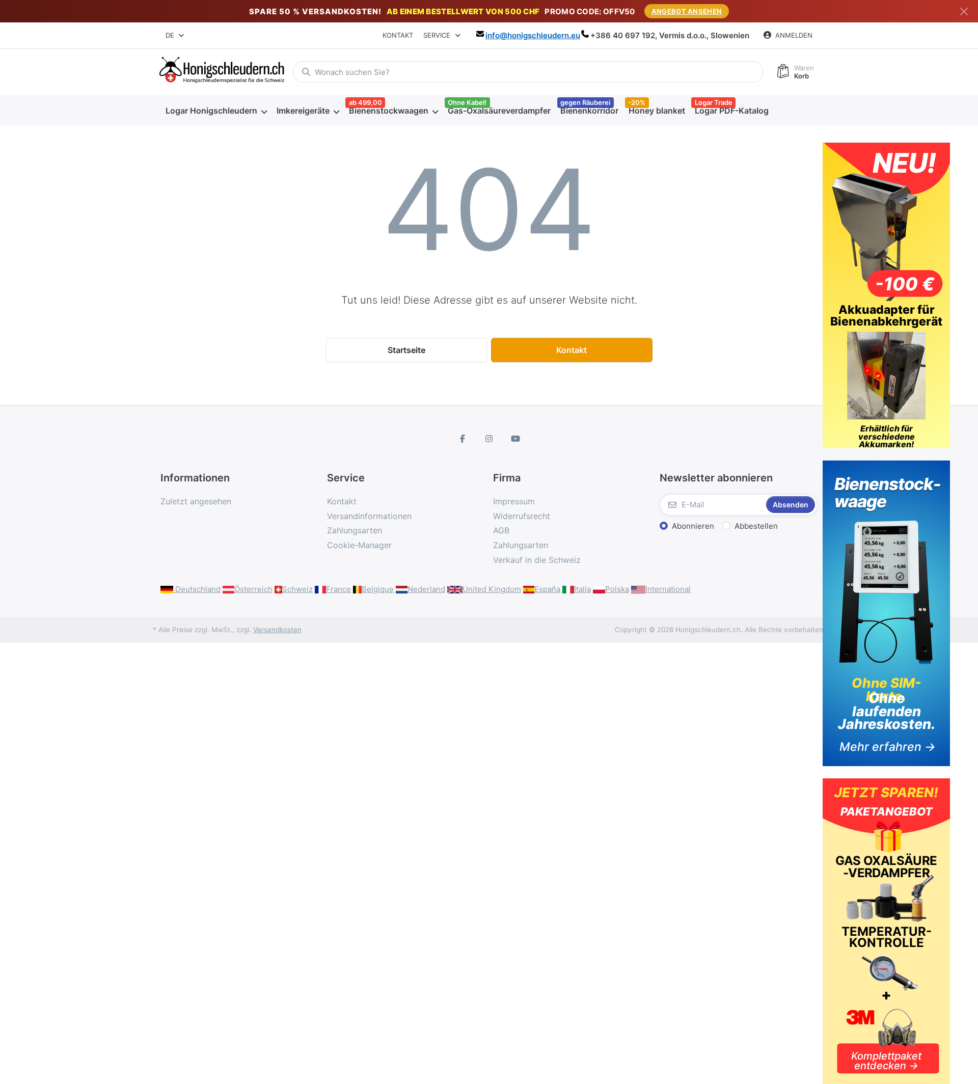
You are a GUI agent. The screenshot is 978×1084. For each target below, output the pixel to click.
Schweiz (297, 589)
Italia (582, 589)
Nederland (426, 589)
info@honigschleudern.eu (532, 35)
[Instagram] (489, 438)
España (547, 589)
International (668, 589)
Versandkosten (277, 630)
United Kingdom (492, 589)
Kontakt (398, 35)
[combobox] (175, 35)
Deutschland (197, 589)
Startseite (406, 350)
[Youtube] (515, 438)
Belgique (378, 589)
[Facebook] (463, 438)
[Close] (964, 11)
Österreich (253, 589)
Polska (617, 589)
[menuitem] (215, 110)
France (338, 589)
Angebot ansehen (686, 11)
